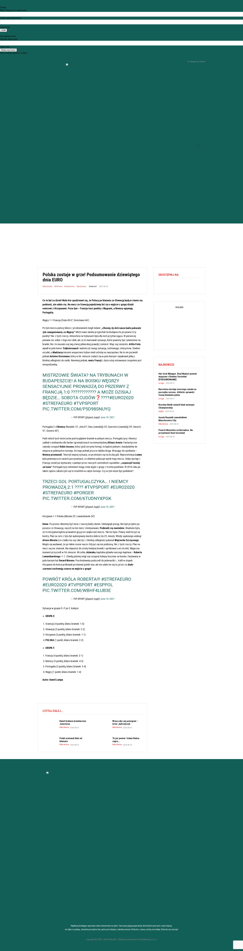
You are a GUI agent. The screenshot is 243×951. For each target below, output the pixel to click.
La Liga (161, 383)
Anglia (161, 411)
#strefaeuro (57, 403)
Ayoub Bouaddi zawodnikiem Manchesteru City (172, 419)
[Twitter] (193, 58)
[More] (186, 285)
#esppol (103, 584)
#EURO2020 (121, 397)
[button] (198, 145)
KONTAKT (180, 946)
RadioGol (93, 286)
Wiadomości (69, 286)
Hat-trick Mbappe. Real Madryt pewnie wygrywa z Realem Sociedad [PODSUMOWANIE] (177, 376)
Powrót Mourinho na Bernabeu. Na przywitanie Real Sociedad (175, 431)
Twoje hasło (5, 27)
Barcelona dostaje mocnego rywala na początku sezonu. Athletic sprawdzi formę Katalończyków (177, 392)
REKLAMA (141, 946)
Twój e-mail (4, 47)
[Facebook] (184, 58)
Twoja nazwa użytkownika (10, 18)
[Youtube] (198, 58)
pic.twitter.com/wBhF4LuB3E (76, 590)
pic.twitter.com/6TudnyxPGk (76, 498)
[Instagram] (188, 58)
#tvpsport (86, 403)
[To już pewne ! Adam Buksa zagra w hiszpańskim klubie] (102, 741)
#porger (84, 492)
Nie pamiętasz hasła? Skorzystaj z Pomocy (17, 33)
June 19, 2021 (107, 417)
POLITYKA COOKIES (102, 946)
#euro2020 (122, 487)
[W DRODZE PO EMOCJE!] (80, 140)
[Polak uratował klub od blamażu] (50, 741)
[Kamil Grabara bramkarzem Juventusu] (50, 724)
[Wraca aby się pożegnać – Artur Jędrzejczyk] (102, 724)
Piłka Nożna (47, 286)
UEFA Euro (58, 286)
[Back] (1, 4)
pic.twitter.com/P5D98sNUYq (76, 409)
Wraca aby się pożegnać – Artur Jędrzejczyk (125, 722)
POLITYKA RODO (63, 946)
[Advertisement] (121, 243)
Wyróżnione (81, 286)
